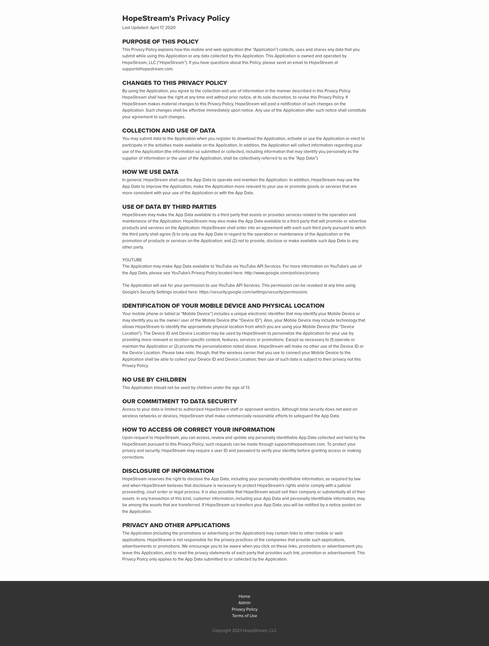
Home (244, 596)
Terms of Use (244, 615)
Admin (244, 602)
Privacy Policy (244, 609)
